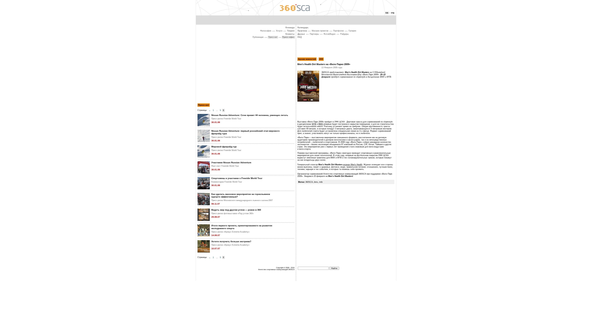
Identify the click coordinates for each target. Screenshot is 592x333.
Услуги (279, 31)
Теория (290, 31)
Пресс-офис (288, 37)
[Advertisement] (245, 62)
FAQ (300, 37)
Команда (290, 27)
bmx (316, 182)
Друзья (301, 34)
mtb (321, 182)
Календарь (303, 27)
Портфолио (338, 31)
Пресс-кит (273, 37)
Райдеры (344, 34)
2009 (321, 59)
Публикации (258, 37)
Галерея (352, 31)
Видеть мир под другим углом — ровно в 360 (236, 210)
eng (392, 13)
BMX (321, 124)
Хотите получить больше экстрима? (231, 241)
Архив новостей (307, 59)
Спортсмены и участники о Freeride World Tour (236, 178)
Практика (302, 31)
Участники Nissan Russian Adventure (231, 162)
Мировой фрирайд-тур (224, 146)
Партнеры (314, 34)
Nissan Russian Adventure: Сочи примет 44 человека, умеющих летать (249, 115)
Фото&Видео (329, 34)
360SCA (309, 182)
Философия (265, 31)
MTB (314, 124)
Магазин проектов (320, 31)
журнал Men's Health (352, 164)
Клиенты (290, 34)
